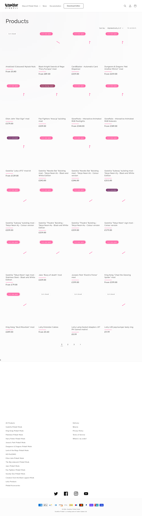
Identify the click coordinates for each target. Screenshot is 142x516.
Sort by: (102, 28)
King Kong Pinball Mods (15, 431)
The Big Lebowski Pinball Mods (17, 462)
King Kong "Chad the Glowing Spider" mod (117, 276)
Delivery (76, 423)
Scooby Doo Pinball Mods (15, 474)
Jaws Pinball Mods (13, 466)
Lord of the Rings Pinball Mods (17, 450)
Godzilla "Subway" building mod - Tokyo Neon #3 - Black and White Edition (119, 173)
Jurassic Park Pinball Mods (16, 442)
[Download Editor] (63, 5)
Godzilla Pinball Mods (14, 427)
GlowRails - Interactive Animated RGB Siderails (119, 120)
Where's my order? (80, 439)
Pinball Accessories (13, 485)
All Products (10, 423)
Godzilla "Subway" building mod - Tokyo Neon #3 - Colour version (20, 224)
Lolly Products (11, 481)
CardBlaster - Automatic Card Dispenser (85, 68)
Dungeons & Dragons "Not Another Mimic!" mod (116, 68)
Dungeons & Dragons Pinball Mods (19, 446)
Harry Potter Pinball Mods (15, 439)
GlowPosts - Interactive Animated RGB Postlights (86, 120)
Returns (75, 427)
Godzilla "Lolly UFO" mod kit (18, 171)
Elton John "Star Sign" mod (17, 119)
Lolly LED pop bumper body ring (118, 327)
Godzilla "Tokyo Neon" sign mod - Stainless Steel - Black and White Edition (20, 277)
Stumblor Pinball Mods (73, 509)
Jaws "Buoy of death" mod (50, 275)
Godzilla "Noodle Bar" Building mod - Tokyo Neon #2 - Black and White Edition (53, 173)
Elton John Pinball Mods (15, 458)
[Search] (125, 5)
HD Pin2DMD (11, 454)
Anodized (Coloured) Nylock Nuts (21, 67)
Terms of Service (79, 435)
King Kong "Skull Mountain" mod (20, 327)
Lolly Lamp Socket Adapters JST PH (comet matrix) (86, 328)
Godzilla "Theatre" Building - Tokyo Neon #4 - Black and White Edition (53, 225)
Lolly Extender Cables (48, 327)
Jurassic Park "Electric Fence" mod (85, 276)
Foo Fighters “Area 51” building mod (52, 120)
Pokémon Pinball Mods (14, 435)
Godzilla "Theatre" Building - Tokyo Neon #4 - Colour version (86, 224)
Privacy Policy (78, 431)
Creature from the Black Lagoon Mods (20, 478)
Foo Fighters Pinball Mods (15, 470)
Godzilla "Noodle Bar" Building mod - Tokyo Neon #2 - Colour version (85, 173)
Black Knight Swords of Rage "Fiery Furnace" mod (51, 68)
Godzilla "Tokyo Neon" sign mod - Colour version (119, 224)
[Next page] (80, 344)
